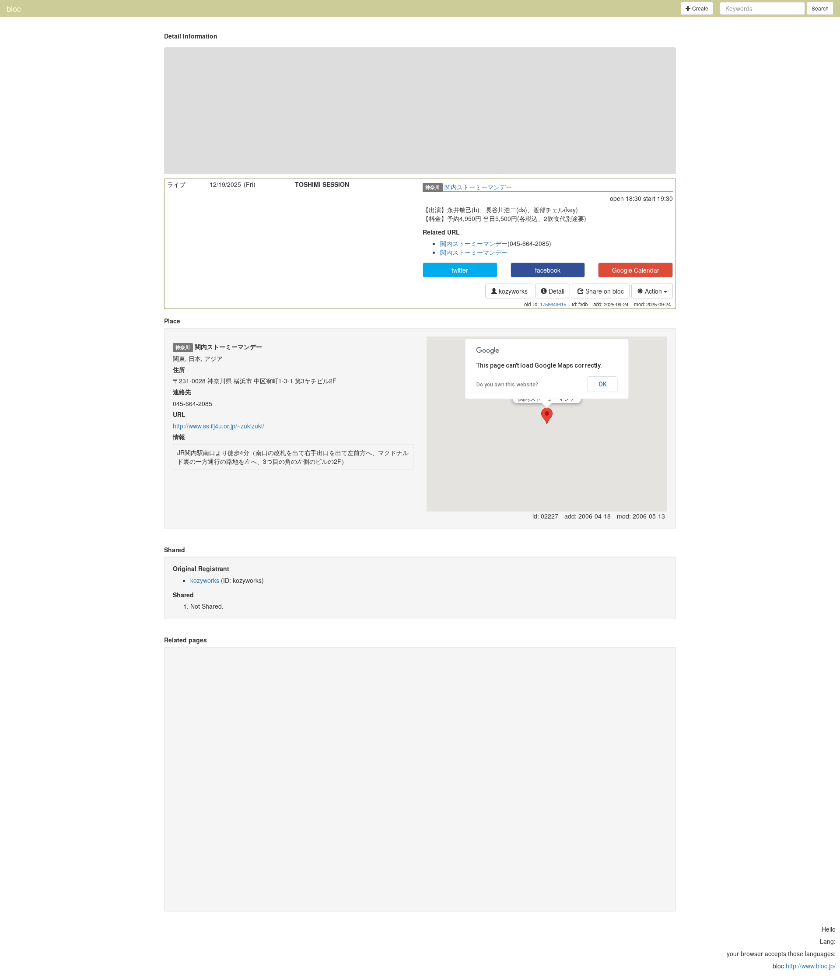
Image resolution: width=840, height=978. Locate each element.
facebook (547, 270)
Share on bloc (604, 291)
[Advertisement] (420, 110)
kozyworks (512, 291)
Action (653, 291)
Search (820, 8)
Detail (555, 291)
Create (699, 8)
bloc (14, 8)
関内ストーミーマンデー (478, 186)
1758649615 (553, 304)
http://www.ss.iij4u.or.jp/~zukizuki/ (218, 425)
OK (602, 384)
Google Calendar (635, 270)
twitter (460, 270)
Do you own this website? (507, 385)
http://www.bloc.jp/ (811, 965)
